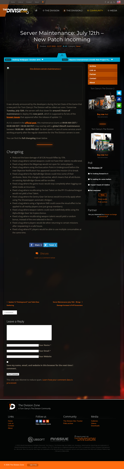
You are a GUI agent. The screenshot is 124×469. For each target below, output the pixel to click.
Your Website (45, 356)
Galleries (94, 421)
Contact (93, 78)
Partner (93, 74)
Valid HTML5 (33, 465)
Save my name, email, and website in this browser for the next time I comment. (40, 367)
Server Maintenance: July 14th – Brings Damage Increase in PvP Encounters (67, 303)
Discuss (44, 253)
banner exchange (111, 214)
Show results (102, 199)
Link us (93, 70)
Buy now (100, 114)
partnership (103, 216)
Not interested (95, 190)
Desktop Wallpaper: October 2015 (26, 60)
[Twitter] (108, 2)
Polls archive (102, 202)
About (92, 82)
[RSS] (114, 2)
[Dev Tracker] (43, 2)
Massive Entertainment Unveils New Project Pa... (89, 60)
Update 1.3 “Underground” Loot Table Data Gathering (23, 303)
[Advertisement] (45, 280)
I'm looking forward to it (99, 174)
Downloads (95, 426)
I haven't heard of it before (100, 185)
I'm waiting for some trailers (100, 179)
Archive (93, 66)
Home (10, 421)
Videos (93, 423)
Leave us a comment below (44, 258)
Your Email (44, 351)
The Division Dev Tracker (73, 421)
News (78, 46)
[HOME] (36, 10)
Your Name (44, 345)
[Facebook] (105, 2)
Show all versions (102, 117)
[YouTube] (111, 2)
